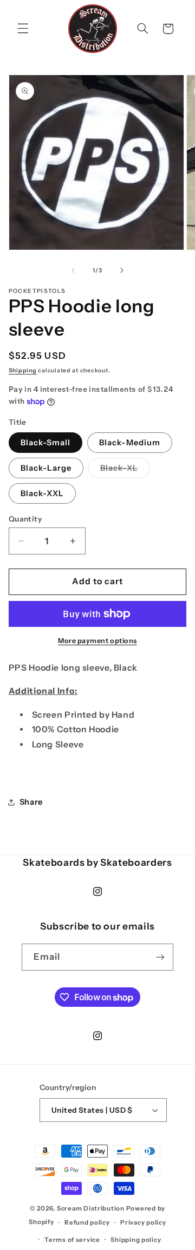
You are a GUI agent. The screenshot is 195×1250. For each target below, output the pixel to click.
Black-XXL (42, 493)
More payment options (97, 641)
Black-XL (125, 470)
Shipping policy (135, 1240)
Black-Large (46, 468)
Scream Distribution (91, 1208)
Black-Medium (129, 442)
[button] (22, 28)
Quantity (25, 518)
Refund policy (87, 1222)
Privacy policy (143, 1222)
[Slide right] (122, 270)
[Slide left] (73, 270)
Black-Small (46, 442)
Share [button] (31, 802)
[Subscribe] (160, 957)
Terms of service (72, 1240)
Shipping (23, 370)
